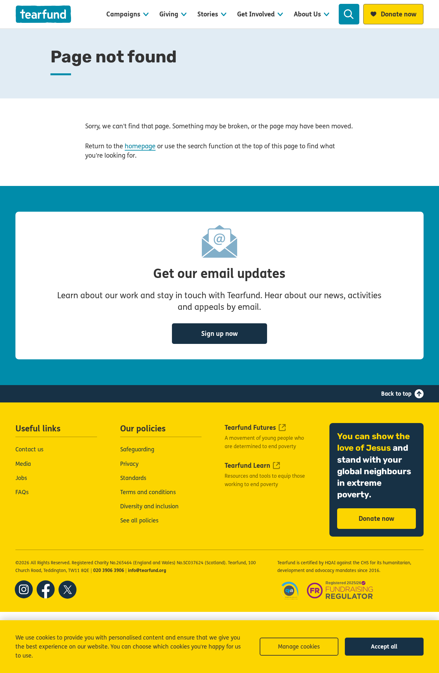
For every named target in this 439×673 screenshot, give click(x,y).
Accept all (384, 646)
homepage (140, 146)
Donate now (376, 518)
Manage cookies (299, 646)
